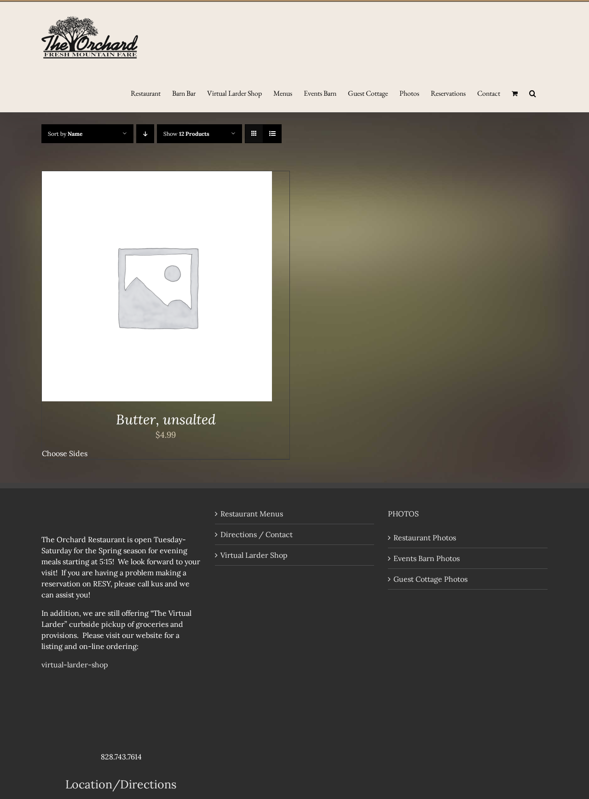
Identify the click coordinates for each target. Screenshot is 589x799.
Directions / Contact (256, 534)
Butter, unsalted (166, 419)
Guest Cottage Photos (430, 579)
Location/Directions (121, 784)
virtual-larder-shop (74, 664)
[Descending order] (145, 133)
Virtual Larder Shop (254, 555)
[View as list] (272, 134)
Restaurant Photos (424, 537)
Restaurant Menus (251, 513)
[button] (532, 92)
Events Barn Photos (426, 558)
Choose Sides (64, 453)
